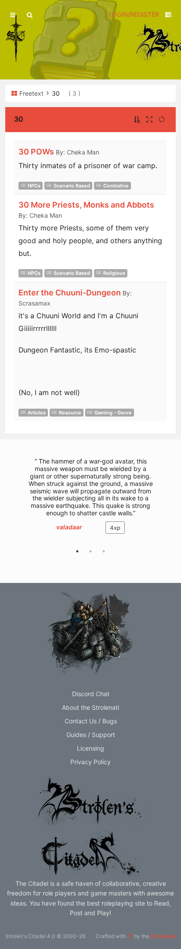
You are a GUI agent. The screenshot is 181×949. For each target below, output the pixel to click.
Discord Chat (90, 693)
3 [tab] (103, 551)
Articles (37, 413)
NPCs (34, 186)
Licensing (90, 748)
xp (115, 527)
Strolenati (163, 936)
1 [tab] (77, 551)
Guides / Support (90, 734)
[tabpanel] (90, 500)
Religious (114, 273)
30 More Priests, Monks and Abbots (86, 204)
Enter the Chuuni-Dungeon (69, 292)
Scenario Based (72, 186)
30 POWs (36, 151)
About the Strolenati (90, 707)
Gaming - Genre (113, 413)
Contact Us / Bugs (91, 721)
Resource (70, 413)
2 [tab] (90, 551)
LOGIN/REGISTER (134, 14)
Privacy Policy (90, 762)
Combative (116, 186)
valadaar (69, 527)
